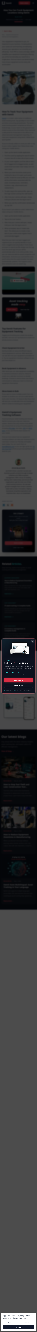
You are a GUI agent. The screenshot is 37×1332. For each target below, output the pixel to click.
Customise (27, 1322)
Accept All (18, 1327)
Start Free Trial (18, 685)
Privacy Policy (22, 1318)
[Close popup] (32, 641)
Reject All (10, 1322)
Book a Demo (18, 680)
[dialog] (18, 1322)
